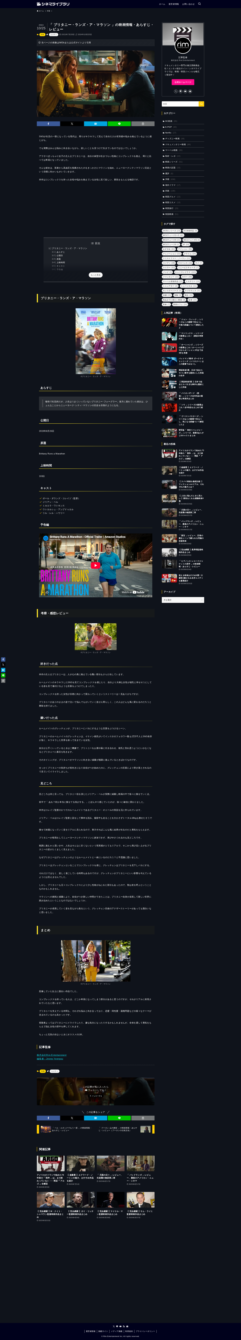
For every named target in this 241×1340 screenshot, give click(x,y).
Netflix (170, 133)
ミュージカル (189, 286)
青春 (166, 304)
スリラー (169, 268)
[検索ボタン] (199, 4)
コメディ (53, 34)
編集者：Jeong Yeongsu (50, 1059)
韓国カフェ (180, 304)
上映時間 (61, 262)
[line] (180, 91)
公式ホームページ (183, 82)
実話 (189, 295)
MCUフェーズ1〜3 (173, 235)
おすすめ (169, 249)
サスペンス (185, 263)
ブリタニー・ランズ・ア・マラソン (69, 248)
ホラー (187, 277)
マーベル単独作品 (173, 281)
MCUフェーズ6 (171, 244)
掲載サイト (103, 1331)
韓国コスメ (172, 202)
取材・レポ (172, 156)
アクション (185, 249)
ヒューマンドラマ (185, 272)
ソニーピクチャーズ (188, 268)
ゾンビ (167, 272)
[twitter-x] (176, 91)
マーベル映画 (174, 150)
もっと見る (96, 275)
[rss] (124, 1326)
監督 (193, 300)
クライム (190, 254)
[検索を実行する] (201, 104)
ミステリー (193, 281)
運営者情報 (91, 1331)
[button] (48, 123)
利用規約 (129, 1331)
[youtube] (185, 91)
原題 (59, 259)
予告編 (60, 269)
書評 (169, 173)
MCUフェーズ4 (171, 240)
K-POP (171, 127)
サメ (198, 263)
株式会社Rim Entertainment (52, 1055)
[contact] (190, 91)
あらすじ (61, 252)
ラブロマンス (193, 291)
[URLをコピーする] (143, 123)
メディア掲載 (116, 1331)
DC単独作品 (190, 231)
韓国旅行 (171, 208)
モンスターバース (172, 291)
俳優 (167, 295)
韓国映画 (171, 214)
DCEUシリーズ (171, 231)
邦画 (170, 191)
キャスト (61, 266)
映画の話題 (172, 168)
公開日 (60, 256)
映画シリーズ (174, 162)
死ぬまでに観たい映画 (174, 300)
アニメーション (172, 254)
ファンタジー (171, 277)
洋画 (42, 34)
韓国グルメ (172, 197)
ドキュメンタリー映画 (178, 144)
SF (186, 244)
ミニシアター (170, 286)
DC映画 (171, 121)
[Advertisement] (95, 209)
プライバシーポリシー (145, 1331)
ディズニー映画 (175, 138)
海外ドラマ (172, 185)
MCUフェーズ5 (192, 240)
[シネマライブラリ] (53, 4)
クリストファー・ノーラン (176, 258)
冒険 (177, 295)
